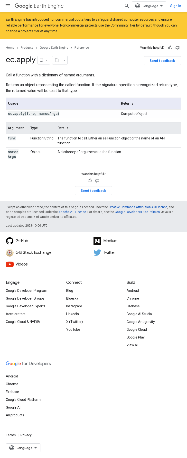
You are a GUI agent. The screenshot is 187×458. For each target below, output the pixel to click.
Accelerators (16, 314)
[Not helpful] (177, 47)
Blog (69, 291)
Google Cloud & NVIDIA (23, 322)
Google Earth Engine (54, 47)
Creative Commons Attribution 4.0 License (138, 207)
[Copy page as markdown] (56, 60)
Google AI (13, 407)
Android (133, 291)
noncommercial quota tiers (70, 19)
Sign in (175, 6)
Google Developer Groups (25, 298)
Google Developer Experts (25, 306)
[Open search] (127, 6)
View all (132, 345)
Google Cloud (137, 329)
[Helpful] (170, 47)
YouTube (73, 329)
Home (10, 47)
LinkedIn (72, 314)
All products (15, 415)
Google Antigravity (141, 322)
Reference (82, 47)
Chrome (133, 298)
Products (27, 47)
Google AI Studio (139, 314)
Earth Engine (49, 6)
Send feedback (162, 60)
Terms (11, 435)
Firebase (133, 306)
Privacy (26, 435)
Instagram (74, 306)
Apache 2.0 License (72, 212)
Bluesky (72, 298)
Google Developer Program (26, 291)
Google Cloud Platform (23, 400)
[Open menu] (8, 6)
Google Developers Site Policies (137, 212)
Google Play (136, 337)
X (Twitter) (74, 322)
